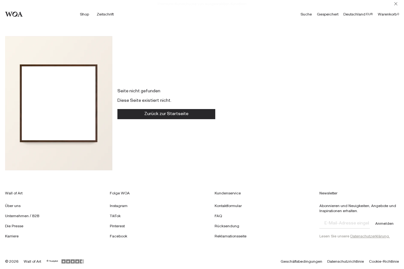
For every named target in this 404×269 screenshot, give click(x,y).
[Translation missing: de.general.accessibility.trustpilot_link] (52, 261)
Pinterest (117, 226)
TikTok (115, 216)
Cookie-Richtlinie (384, 261)
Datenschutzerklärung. (370, 236)
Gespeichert (327, 14)
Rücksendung (227, 226)
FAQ (218, 216)
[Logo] (14, 14)
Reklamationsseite (231, 236)
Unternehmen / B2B (22, 216)
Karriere (12, 236)
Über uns (13, 206)
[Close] (396, 4)
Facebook (118, 236)
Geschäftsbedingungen (301, 261)
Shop (84, 14)
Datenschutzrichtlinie (345, 261)
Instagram (119, 206)
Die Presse (14, 226)
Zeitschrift (105, 14)
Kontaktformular (228, 206)
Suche (306, 14)
